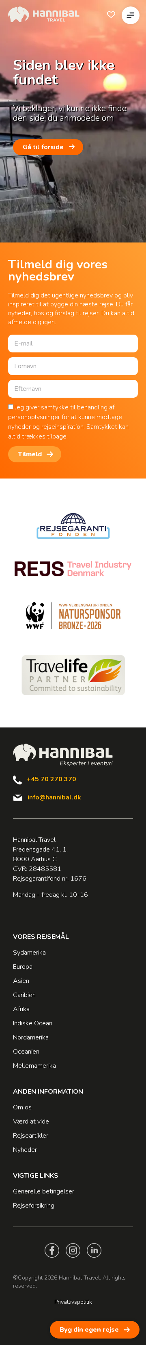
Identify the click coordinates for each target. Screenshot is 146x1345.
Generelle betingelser (43, 1191)
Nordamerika (31, 1037)
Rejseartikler (30, 1135)
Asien (21, 980)
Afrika (21, 1009)
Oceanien (26, 1051)
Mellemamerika (34, 1065)
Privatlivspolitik (73, 1302)
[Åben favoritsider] (111, 15)
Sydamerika (29, 952)
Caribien (24, 995)
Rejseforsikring (33, 1205)
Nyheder (25, 1149)
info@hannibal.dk (54, 797)
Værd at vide (31, 1121)
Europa (22, 966)
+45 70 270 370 (51, 779)
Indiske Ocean (32, 1023)
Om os (22, 1107)
